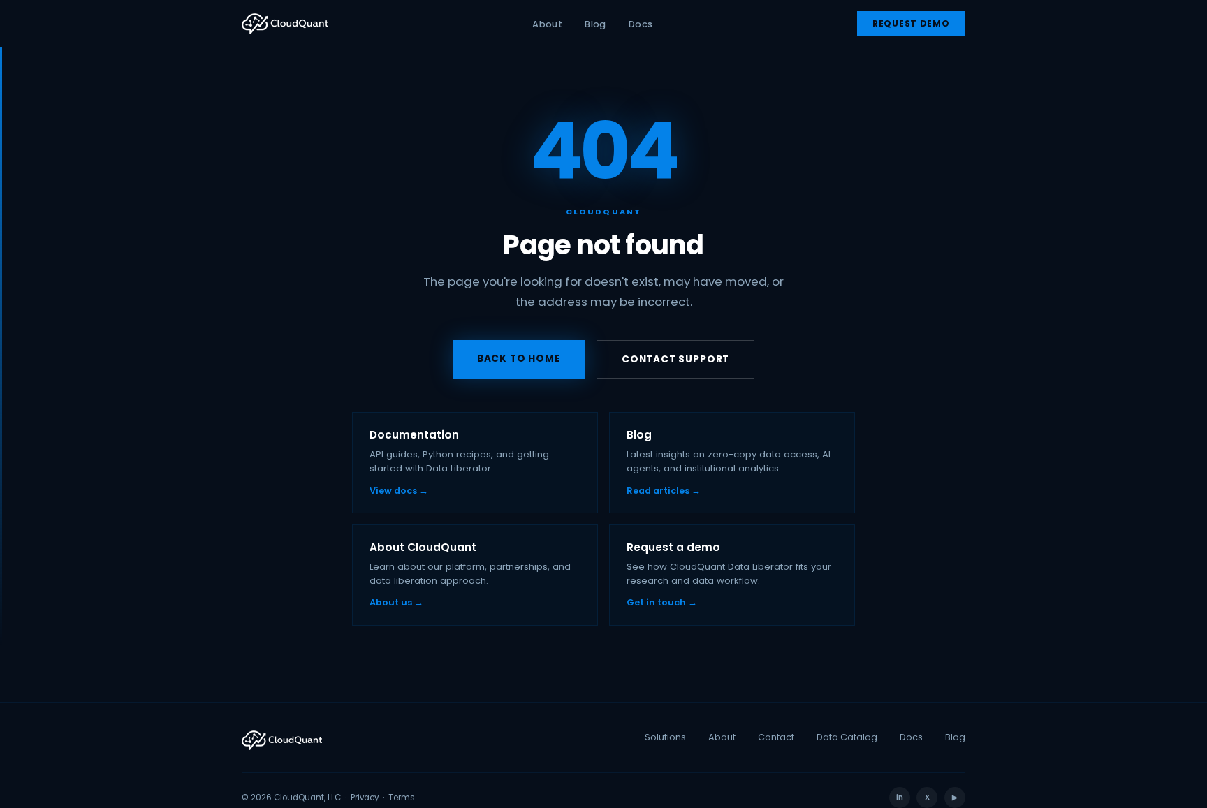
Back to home (519, 358)
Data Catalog (847, 737)
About (547, 24)
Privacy (365, 797)
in (899, 797)
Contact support (675, 359)
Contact (776, 737)
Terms (401, 797)
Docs (641, 24)
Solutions (665, 737)
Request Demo (911, 23)
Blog (595, 24)
